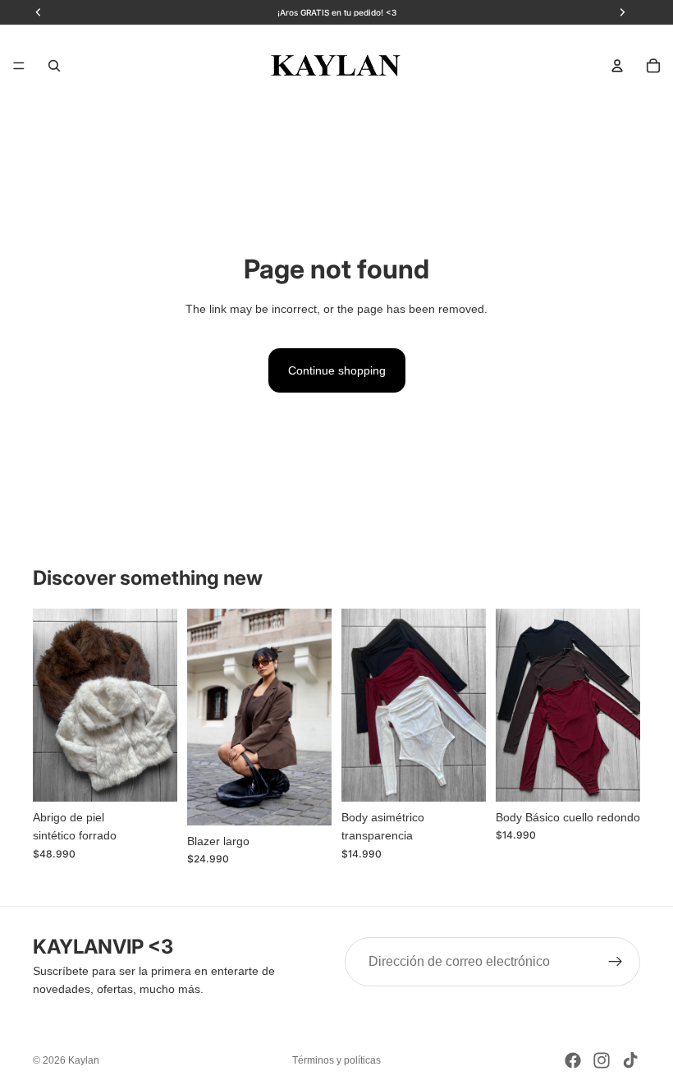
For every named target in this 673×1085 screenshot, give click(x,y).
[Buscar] (54, 66)
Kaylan (83, 1060)
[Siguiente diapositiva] (159, 705)
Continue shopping (337, 370)
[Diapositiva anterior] (51, 705)
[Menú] (19, 66)
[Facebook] (573, 1060)
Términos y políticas (336, 1060)
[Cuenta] (617, 66)
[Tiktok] (630, 1060)
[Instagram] (601, 1060)
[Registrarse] (615, 962)
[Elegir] (152, 776)
